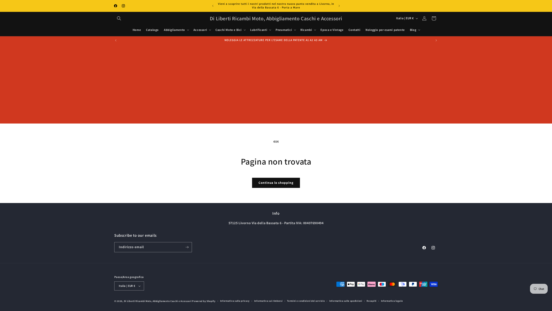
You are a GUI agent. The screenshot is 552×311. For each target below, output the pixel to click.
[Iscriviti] (187, 247)
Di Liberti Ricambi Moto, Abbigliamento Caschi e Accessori (158, 301)
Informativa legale (392, 300)
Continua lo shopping (276, 183)
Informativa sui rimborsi (268, 300)
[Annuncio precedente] (213, 6)
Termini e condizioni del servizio (306, 300)
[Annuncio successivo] (339, 6)
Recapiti (371, 300)
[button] (119, 18)
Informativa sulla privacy (235, 300)
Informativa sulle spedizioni (345, 300)
